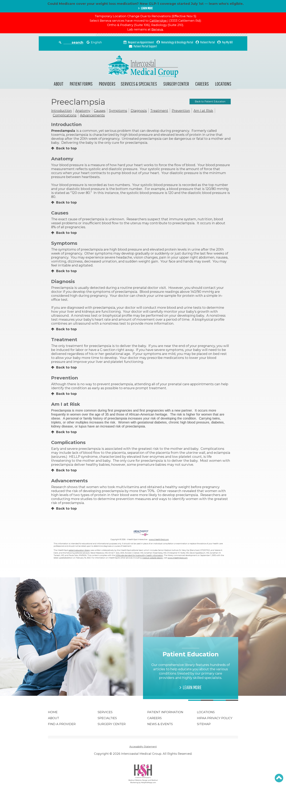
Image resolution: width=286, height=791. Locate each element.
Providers (107, 84)
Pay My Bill (227, 42)
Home (53, 712)
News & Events (160, 724)
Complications (64, 115)
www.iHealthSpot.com (159, 539)
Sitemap (204, 724)
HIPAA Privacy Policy (214, 718)
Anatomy (82, 111)
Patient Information (165, 712)
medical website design (152, 558)
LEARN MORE (147, 8)
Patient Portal (207, 42)
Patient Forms (81, 84)
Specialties (107, 718)
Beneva (157, 29)
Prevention (181, 111)
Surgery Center (176, 84)
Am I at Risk (203, 111)
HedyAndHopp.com (148, 782)
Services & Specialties (139, 84)
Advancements (92, 115)
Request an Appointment (141, 42)
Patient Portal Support (145, 46)
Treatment (159, 111)
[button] (279, 778)
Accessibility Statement (143, 746)
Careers (202, 84)
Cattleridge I (158, 21)
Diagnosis (139, 111)
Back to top (66, 148)
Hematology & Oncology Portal (177, 42)
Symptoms (118, 111)
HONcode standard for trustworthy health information (139, 555)
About (58, 84)
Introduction (61, 111)
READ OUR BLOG (97, 683)
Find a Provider (62, 724)
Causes (99, 111)
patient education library (79, 550)
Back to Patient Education (210, 101)
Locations (223, 84)
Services (105, 712)
